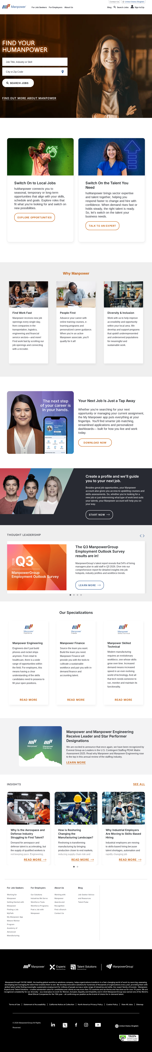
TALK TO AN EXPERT (102, 225)
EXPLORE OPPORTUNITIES (35, 217)
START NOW (97, 514)
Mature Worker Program (13, 922)
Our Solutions (36, 894)
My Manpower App (15, 917)
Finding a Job (12, 909)
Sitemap (139, 1004)
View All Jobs (127, 1004)
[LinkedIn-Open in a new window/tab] (53, 1025)
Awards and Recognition (59, 904)
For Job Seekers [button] (15, 887)
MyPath (10, 913)
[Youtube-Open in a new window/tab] (98, 1025)
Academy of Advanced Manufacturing (13, 932)
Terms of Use (14, 1004)
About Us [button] (59, 887)
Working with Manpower (59, 896)
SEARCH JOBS (19, 83)
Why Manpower (76, 273)
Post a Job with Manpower (37, 911)
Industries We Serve (39, 898)
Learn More (87, 585)
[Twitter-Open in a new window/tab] (65, 1025)
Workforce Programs (39, 906)
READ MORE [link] (33, 859)
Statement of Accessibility (35, 1004)
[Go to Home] (14, 7)
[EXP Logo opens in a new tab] (55, 967)
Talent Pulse (83, 902)
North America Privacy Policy (90, 1004)
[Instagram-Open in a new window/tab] (86, 1025)
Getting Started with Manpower (15, 904)
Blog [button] (80, 887)
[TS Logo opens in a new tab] (81, 967)
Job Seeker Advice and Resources (86, 896)
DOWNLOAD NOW (95, 442)
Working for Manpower (12, 896)
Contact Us (114, 2)
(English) (134, 2)
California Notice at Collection (61, 1004)
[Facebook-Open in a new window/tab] (76, 1025)
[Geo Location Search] (63, 71)
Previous (139, 535)
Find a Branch (60, 909)
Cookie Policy (112, 1004)
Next (142, 535)
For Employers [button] (38, 887)
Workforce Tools (38, 902)
